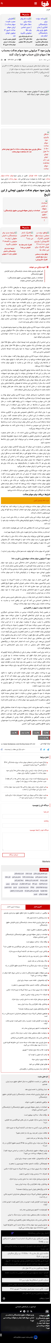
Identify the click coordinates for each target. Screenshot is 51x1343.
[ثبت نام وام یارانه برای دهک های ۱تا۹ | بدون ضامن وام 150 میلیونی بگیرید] (25, 26)
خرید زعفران (14, 884)
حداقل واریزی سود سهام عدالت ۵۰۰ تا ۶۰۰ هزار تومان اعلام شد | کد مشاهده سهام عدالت (21, 150)
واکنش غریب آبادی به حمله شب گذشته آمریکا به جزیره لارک (28, 951)
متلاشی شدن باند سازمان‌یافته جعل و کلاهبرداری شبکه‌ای (29, 1038)
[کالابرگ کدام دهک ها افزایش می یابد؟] (25, 236)
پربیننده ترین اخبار (13, 906)
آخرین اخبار (38, 906)
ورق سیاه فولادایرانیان (41, 887)
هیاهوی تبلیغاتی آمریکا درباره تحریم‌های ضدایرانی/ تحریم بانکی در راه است (24, 1015)
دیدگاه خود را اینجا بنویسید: (39, 830)
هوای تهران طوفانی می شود (38, 1064)
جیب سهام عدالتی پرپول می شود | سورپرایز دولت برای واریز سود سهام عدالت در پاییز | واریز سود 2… (25, 796)
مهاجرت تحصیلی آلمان (41, 877)
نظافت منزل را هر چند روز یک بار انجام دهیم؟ (32, 956)
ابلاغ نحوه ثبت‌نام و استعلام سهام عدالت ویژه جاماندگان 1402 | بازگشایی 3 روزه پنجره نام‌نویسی (25, 763)
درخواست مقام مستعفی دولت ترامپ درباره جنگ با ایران (29, 1033)
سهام (13, 733)
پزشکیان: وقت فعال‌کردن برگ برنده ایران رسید (32, 1004)
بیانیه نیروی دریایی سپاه (39, 1059)
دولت (35, 733)
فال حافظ (7, 877)
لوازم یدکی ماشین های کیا (32, 891)
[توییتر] (44, 750)
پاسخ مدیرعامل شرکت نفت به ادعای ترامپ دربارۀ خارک (29, 999)
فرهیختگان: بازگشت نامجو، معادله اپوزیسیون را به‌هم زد (29, 985)
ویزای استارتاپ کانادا (28, 877)
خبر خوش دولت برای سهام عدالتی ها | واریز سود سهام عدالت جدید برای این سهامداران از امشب (25, 788)
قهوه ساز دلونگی (43, 894)
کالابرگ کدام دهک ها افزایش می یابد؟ (25, 246)
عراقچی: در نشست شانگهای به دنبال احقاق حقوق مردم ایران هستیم (25, 913)
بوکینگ (32, 887)
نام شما (46, 812)
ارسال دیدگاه (13, 855)
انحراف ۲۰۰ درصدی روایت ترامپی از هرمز (34, 994)
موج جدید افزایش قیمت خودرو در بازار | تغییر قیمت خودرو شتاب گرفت (26, 1022)
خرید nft (34, 884)
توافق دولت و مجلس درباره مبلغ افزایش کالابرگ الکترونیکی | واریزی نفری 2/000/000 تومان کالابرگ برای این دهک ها (41, 257)
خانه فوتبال (33, 175)
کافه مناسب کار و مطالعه (31, 880)
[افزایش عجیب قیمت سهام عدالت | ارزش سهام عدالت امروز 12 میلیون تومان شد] (9, 27)
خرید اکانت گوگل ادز (25, 884)
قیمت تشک (29, 874)
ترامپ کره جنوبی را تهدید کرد (37, 1054)
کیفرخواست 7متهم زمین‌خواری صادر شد (34, 1028)
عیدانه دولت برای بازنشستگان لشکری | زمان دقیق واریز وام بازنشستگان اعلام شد (41, 42)
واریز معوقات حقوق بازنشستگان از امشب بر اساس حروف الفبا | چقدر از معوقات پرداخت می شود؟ (18, 1318)
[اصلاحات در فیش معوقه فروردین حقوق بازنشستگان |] (43, 211)
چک (45, 733)
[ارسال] (5, 59)
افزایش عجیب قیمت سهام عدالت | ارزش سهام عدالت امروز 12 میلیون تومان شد (9, 42)
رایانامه (46, 821)
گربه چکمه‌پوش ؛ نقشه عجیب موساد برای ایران (32, 980)
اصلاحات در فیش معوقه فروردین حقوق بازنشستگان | (22, 211)
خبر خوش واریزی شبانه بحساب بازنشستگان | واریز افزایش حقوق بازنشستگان (26, 923)
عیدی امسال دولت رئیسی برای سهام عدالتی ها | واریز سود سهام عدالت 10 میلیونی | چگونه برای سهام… (26, 772)
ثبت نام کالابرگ (43, 884)
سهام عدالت (9, 175)
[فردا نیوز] (45, 4)
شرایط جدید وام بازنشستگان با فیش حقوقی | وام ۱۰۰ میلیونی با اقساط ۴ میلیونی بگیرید (9, 251)
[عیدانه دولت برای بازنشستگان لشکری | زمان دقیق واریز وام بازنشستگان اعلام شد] (41, 27)
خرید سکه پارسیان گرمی (41, 500)
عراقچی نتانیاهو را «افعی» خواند (37, 930)
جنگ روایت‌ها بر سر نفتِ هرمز (37, 961)
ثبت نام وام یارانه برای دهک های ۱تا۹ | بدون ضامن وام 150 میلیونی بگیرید (25, 39)
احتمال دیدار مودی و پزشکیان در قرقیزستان (33, 1069)
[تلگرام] (48, 750)
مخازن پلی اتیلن (16, 877)
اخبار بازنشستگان (19, 874)
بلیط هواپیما (44, 891)
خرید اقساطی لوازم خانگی (40, 874)
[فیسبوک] (41, 750)
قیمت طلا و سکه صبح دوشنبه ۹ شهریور (34, 1050)
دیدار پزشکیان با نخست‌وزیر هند (37, 918)
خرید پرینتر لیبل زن (23, 887)
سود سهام (25, 733)
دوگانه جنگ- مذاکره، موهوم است (36, 942)
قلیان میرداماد (43, 880)
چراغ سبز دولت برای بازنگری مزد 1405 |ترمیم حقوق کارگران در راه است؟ (26, 967)
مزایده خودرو (8, 887)
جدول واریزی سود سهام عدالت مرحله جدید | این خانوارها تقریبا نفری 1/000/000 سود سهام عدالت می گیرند (25, 1043)
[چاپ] (2, 59)
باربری (15, 887)
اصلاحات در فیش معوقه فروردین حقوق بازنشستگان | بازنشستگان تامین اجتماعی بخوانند (25, 279)
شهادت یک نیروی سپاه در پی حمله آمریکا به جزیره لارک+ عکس (26, 990)
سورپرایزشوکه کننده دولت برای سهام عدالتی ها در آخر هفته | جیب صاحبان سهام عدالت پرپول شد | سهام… (25, 780)
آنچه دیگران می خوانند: (37, 267)
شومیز (35, 894)
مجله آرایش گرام (19, 880)
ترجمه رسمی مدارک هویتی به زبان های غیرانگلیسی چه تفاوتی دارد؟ (25, 946)
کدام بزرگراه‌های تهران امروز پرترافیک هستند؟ (32, 1009)
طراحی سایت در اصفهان (16, 891)
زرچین (7, 884)
